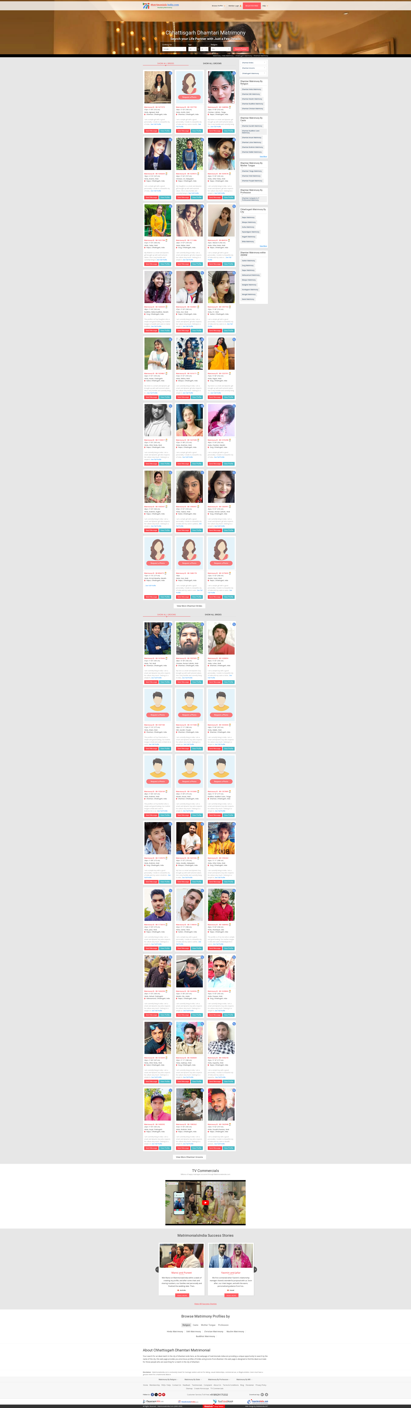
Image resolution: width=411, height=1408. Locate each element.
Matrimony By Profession (218, 1380)
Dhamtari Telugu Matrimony (252, 171)
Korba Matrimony (248, 227)
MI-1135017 (160, 440)
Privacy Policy (261, 1385)
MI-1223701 (223, 373)
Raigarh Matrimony (248, 237)
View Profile (165, 131)
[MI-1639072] (189, 154)
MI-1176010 (160, 925)
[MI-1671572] (157, 87)
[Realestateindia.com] (188, 1401)
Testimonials (197, 1385)
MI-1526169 (160, 792)
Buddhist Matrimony (205, 1336)
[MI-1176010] (157, 905)
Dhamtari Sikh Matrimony (251, 94)
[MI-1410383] (189, 772)
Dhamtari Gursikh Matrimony (252, 126)
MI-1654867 (160, 373)
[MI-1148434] (189, 905)
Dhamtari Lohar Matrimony (251, 142)
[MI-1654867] (157, 353)
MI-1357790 (192, 107)
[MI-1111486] (189, 220)
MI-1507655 (192, 658)
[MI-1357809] (221, 772)
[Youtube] (160, 1394)
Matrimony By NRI (244, 1380)
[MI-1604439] (157, 287)
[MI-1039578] (221, 154)
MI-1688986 (223, 107)
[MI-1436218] (221, 1038)
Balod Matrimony (248, 299)
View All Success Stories (205, 1304)
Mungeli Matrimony (248, 294)
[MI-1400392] (157, 1104)
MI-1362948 (223, 1124)
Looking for (167, 44)
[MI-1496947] (189, 487)
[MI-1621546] (189, 838)
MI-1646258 (160, 991)
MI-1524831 (192, 307)
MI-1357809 (223, 792)
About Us (217, 1385)
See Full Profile (156, 124)
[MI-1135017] (157, 420)
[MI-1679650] (221, 553)
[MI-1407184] (157, 705)
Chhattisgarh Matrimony (250, 73)
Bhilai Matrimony (248, 241)
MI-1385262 (192, 1124)
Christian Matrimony (213, 1331)
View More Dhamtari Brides (189, 606)
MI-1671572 (160, 107)
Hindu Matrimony (175, 1331)
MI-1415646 (160, 658)
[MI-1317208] (189, 705)
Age (189, 44)
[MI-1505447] (157, 487)
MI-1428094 (223, 658)
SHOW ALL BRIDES (165, 63)
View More (263, 156)
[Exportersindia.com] (258, 1401)
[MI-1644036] (189, 971)
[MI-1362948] (221, 1104)
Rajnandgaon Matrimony (250, 232)
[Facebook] (152, 1394)
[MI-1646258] (157, 971)
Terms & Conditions (231, 1385)
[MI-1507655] (189, 638)
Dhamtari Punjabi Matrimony (252, 181)
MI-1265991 (223, 507)
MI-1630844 (223, 991)
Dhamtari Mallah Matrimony (252, 152)
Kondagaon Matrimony (250, 290)
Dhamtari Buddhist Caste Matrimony (250, 132)
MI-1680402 (223, 925)
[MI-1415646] (157, 638)
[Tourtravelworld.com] (223, 1401)
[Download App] (262, 1394)
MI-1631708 (160, 240)
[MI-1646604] (157, 154)
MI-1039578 (223, 174)
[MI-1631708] (157, 220)
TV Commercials (216, 1388)
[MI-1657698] (189, 420)
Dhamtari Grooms (248, 68)
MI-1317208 (192, 725)
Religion (214, 44)
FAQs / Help (166, 1385)
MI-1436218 (223, 1058)
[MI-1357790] (189, 87)
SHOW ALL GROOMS (212, 63)
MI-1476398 (223, 440)
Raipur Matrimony (248, 217)
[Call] (170, 73)
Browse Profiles (217, 6)
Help (264, 6)
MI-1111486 (192, 240)
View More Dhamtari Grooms (189, 1157)
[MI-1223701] (221, 353)
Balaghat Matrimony (249, 285)
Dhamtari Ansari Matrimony (251, 137)
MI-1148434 (192, 925)
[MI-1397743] (221, 287)
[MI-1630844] (221, 971)
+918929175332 (219, 1394)
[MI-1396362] (221, 838)
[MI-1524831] (189, 287)
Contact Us (176, 1385)
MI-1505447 (160, 507)
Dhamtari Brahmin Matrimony (252, 147)
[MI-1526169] (157, 772)
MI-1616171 (192, 373)
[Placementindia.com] (153, 1401)
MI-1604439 (160, 307)
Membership (155, 1385)
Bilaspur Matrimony (249, 222)
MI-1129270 (160, 858)
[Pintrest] (163, 1394)
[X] (156, 1394)
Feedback (186, 1385)
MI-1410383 (192, 792)
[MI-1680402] (221, 905)
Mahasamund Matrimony (251, 275)
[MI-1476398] (221, 420)
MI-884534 (223, 240)
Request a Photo (189, 97)
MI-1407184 (160, 725)
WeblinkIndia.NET (262, 1406)
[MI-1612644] (157, 1038)
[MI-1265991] (221, 487)
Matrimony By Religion (168, 1380)
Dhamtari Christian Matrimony (252, 109)
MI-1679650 (223, 573)
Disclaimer (250, 1385)
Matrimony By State (192, 1380)
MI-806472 (160, 573)
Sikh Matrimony (193, 1331)
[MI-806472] (157, 553)
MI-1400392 (160, 1124)
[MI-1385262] (189, 1104)
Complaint (208, 1385)
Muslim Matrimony (235, 1331)
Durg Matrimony (247, 265)
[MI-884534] (221, 220)
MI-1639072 (192, 174)
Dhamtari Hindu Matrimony (251, 89)
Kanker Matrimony (248, 261)
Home (145, 1385)
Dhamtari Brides (247, 63)
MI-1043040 (223, 725)
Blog (242, 1385)
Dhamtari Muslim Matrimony (252, 99)
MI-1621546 (192, 858)
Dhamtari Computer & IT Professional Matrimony (250, 199)
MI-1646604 (160, 174)
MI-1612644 (160, 1058)
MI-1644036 (192, 991)
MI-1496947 (192, 507)
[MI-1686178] (189, 553)
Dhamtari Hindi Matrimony (251, 176)
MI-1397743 (223, 307)
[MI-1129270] (157, 838)
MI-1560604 (192, 1058)
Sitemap (189, 1388)
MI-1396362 (223, 858)
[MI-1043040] (221, 705)
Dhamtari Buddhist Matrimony (252, 104)
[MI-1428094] (221, 638)
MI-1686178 (192, 573)
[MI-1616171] (189, 353)
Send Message (151, 131)
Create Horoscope (201, 1388)
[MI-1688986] (221, 87)
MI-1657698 (192, 440)
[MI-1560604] (189, 1038)
